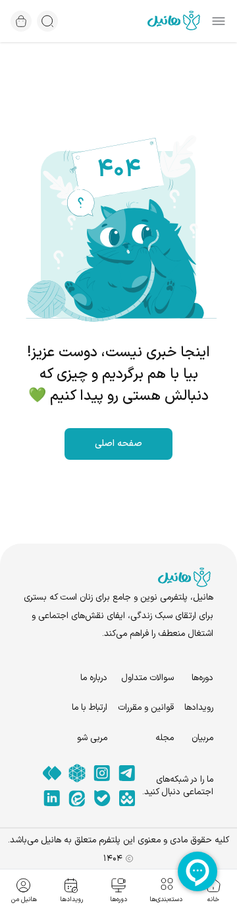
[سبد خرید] (21, 21)
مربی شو (92, 738)
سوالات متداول (147, 678)
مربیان (202, 738)
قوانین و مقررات (146, 707)
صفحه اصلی (118, 444)
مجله (164, 738)
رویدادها (198, 707)
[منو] (218, 21)
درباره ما (93, 678)
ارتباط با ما (89, 707)
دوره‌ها (202, 678)
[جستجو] (47, 21)
